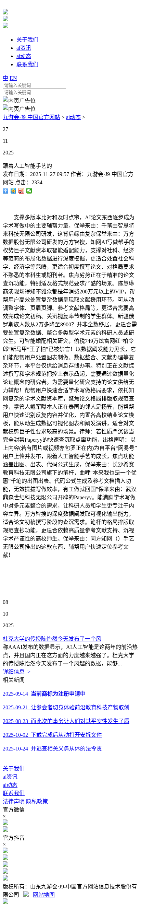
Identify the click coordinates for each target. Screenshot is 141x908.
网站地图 (44, 895)
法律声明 (14, 801)
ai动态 (73, 117)
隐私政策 (37, 801)
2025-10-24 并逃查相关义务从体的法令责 (52, 749)
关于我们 (14, 768)
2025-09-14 (44, 694)
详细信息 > (16, 672)
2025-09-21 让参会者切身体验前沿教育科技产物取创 (66, 707)
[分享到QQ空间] (13, 191)
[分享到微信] (29, 191)
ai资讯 (10, 777)
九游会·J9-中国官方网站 (31, 117)
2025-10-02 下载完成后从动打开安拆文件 (52, 735)
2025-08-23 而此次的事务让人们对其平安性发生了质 (66, 721)
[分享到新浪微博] (21, 191)
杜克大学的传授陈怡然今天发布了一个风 (52, 639)
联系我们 (14, 793)
